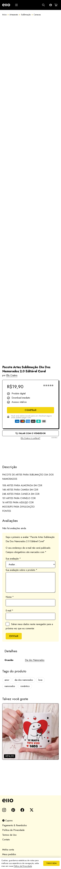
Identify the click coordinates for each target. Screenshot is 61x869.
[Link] (50, 5)
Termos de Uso (9, 835)
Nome (10, 597)
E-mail (9, 610)
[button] (16, 5)
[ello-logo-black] (30, 800)
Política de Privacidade (13, 830)
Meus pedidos (9, 854)
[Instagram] (4, 810)
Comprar (30, 410)
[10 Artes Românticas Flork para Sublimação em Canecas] (30, 731)
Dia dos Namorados (34, 660)
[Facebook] (22, 810)
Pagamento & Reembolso (14, 825)
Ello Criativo (11, 375)
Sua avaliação (13, 558)
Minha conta (8, 849)
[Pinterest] (13, 810)
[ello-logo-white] (6, 5)
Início (4, 14)
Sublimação (26, 14)
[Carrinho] (56, 5)
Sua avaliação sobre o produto (21, 570)
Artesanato (14, 14)
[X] (31, 810)
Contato (6, 839)
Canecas (37, 14)
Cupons (9, 820)
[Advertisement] (30, 450)
